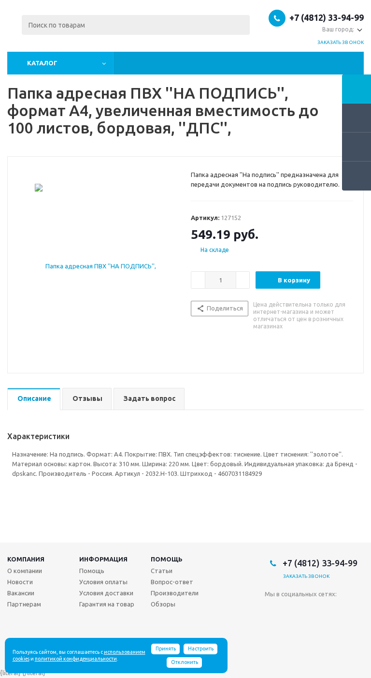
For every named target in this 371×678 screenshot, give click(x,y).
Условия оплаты (103, 581)
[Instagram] (311, 610)
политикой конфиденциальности (76, 659)
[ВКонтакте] (272, 610)
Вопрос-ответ (172, 581)
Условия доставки (106, 593)
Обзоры (163, 604)
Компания (25, 559)
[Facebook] (292, 610)
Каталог (42, 62)
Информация (103, 559)
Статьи (161, 570)
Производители (175, 593)
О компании (24, 570)
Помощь (167, 559)
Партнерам (24, 604)
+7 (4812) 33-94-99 (326, 17)
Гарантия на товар (106, 604)
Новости (20, 581)
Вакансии (20, 593)
